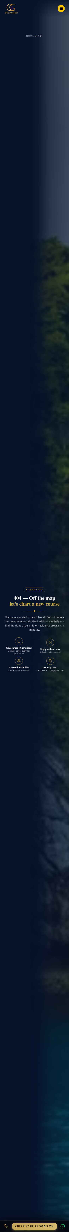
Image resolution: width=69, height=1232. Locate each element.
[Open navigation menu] (61, 8)
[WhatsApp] (62, 1226)
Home (29, 36)
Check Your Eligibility (34, 1226)
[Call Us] (6, 1226)
